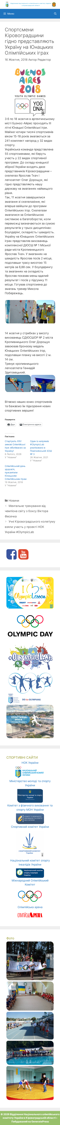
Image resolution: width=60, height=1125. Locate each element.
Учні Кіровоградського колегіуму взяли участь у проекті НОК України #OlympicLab (30, 527)
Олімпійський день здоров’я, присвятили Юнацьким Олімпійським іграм (16, 472)
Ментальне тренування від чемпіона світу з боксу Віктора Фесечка (26, 511)
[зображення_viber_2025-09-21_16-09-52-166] (30, 1009)
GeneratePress (40, 1121)
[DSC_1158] (30, 979)
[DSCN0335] (30, 1038)
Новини (14, 500)
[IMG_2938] (30, 1063)
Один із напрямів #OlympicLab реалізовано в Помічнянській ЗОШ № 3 (41, 447)
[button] (20, 312)
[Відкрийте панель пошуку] (55, 14)
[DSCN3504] (30, 1099)
